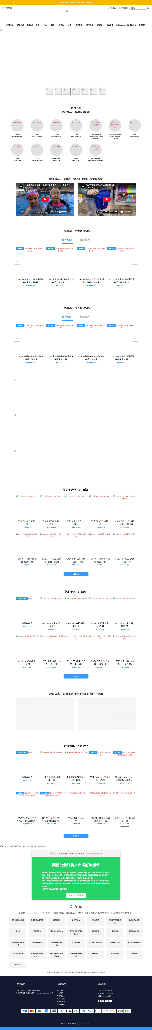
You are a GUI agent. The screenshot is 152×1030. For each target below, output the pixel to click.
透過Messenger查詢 (104, 996)
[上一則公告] (14, 2)
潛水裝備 (89, 25)
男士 (37, 25)
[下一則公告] (138, 2)
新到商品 (9, 25)
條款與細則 (61, 1004)
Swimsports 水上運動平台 (126, 25)
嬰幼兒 (61, 25)
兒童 (53, 25)
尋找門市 (142, 25)
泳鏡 (69, 25)
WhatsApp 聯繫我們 (76, 895)
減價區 (99, 25)
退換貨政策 (61, 1001)
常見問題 (60, 996)
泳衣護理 (60, 993)
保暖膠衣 (84, 240)
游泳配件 (79, 25)
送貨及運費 (61, 998)
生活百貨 (110, 25)
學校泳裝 (30, 25)
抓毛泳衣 (67, 240)
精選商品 (20, 25)
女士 (45, 25)
